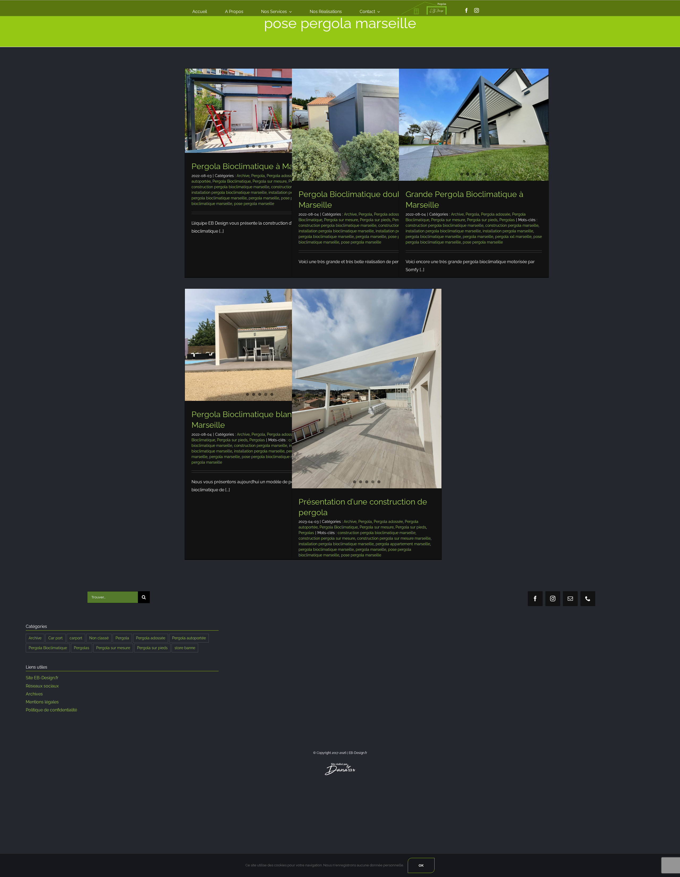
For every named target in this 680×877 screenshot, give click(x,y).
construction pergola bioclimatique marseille (230, 187)
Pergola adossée (281, 176)
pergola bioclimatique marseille (219, 198)
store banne (185, 647)
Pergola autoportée (189, 638)
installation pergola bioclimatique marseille (229, 192)
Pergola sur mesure (270, 181)
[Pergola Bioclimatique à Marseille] (259, 111)
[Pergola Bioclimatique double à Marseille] (366, 125)
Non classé (99, 638)
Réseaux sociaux (42, 686)
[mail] (570, 598)
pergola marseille (264, 198)
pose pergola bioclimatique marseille (274, 457)
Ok (421, 865)
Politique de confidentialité (51, 709)
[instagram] (476, 10)
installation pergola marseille (508, 231)
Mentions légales (42, 701)
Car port (55, 638)
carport (76, 638)
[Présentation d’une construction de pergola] (366, 388)
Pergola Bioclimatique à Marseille (254, 166)
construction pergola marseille (511, 225)
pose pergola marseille (254, 204)
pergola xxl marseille (513, 236)
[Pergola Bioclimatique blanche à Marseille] (259, 345)
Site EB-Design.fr (42, 677)
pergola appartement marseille (403, 544)
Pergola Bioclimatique (231, 181)
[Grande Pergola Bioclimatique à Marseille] (474, 125)
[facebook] (466, 10)
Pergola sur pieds (375, 220)
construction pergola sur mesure (327, 538)
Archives (34, 693)
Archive (243, 176)
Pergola (258, 176)
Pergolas (507, 220)
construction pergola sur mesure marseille (394, 538)
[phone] (587, 598)
